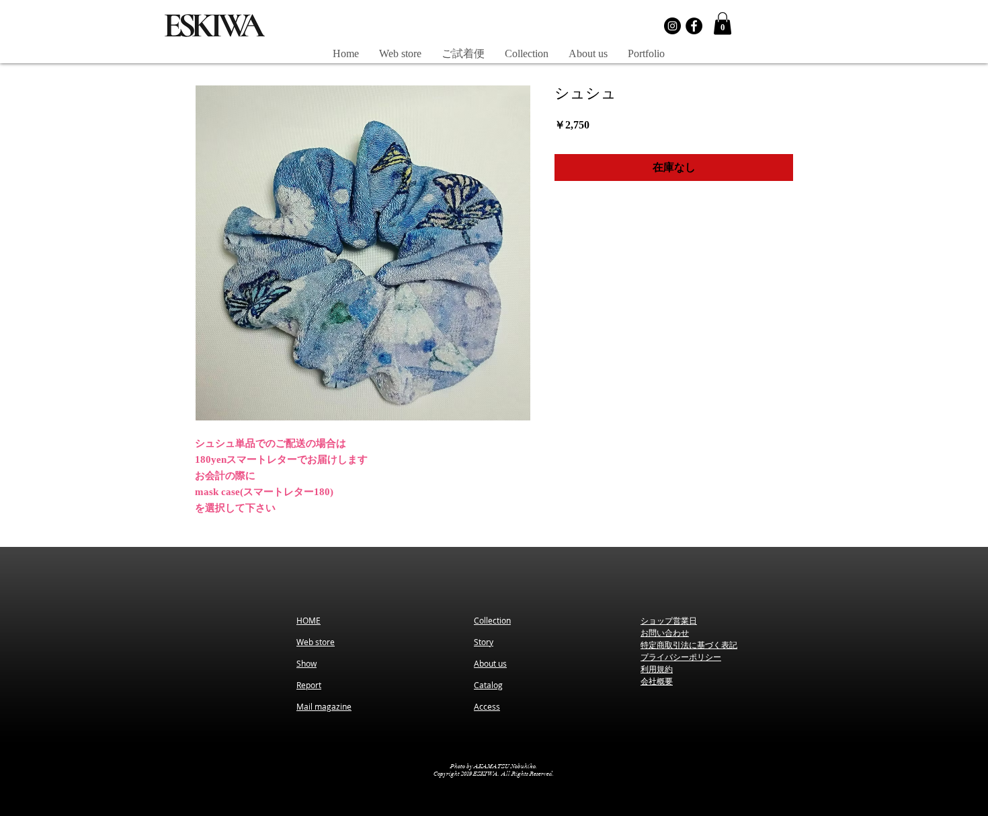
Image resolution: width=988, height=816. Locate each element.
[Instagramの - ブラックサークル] (672, 25)
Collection (492, 620)
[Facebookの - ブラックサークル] (694, 25)
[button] (722, 23)
